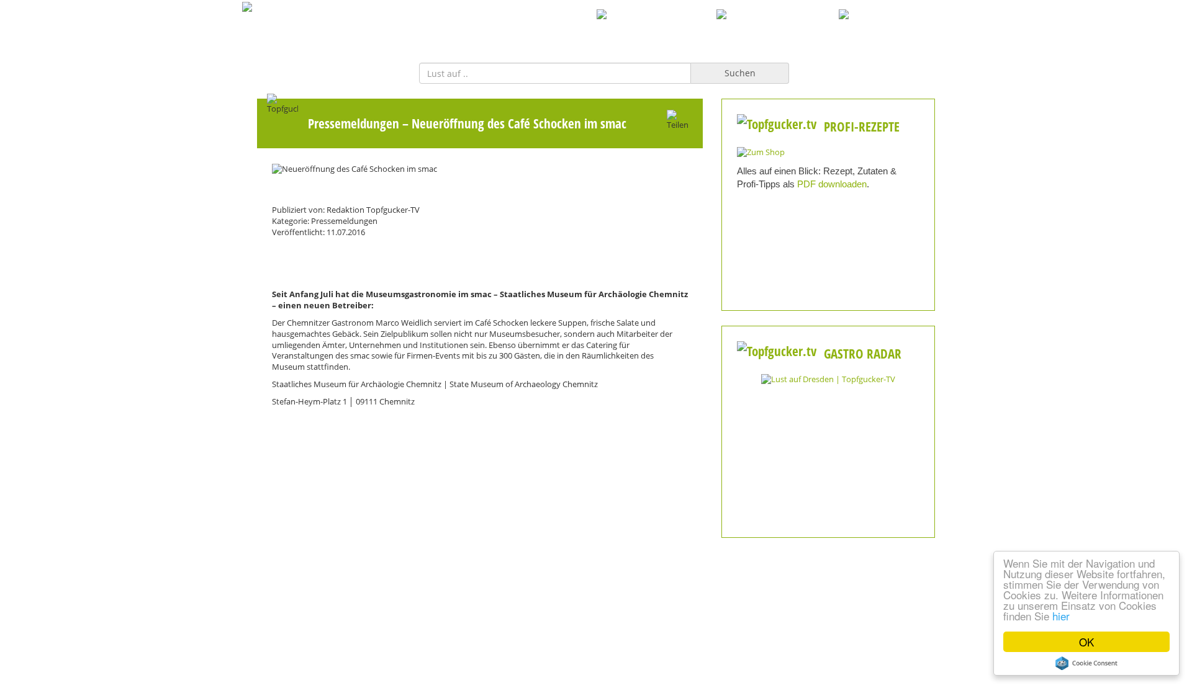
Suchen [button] (740, 73)
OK (1086, 642)
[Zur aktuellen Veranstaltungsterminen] (828, 378)
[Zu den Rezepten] (761, 151)
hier (1061, 615)
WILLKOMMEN (513, 28)
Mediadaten (354, 675)
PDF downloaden (832, 184)
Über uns (596, 675)
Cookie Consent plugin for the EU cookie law (1086, 663)
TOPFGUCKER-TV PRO (657, 28)
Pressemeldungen (353, 123)
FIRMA (578, 28)
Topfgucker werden (475, 675)
